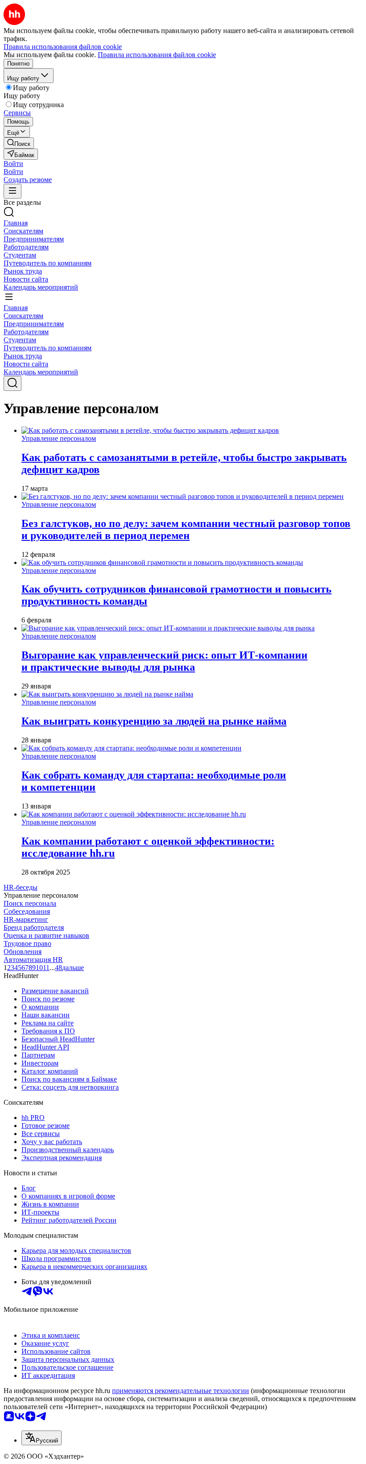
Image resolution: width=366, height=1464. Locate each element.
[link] (19, 143)
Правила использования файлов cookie (157, 54)
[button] (13, 163)
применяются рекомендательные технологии (180, 1390)
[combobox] (41, 1438)
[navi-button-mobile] (12, 191)
